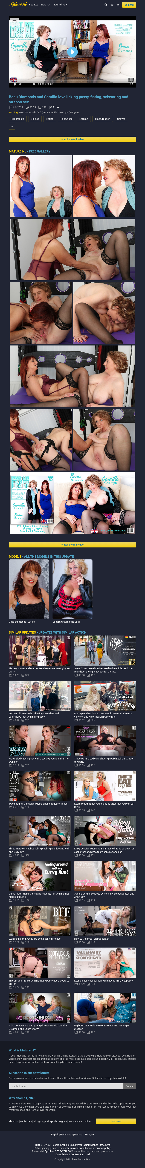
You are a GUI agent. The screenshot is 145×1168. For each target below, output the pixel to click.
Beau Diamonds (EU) (20, 621)
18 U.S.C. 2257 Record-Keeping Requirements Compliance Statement (72, 1145)
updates (33, 4)
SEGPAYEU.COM (64, 1151)
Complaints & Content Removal (73, 1154)
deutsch (78, 1134)
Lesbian (83, 118)
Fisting (49, 118)
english (55, 1134)
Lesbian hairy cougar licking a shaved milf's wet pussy (103, 980)
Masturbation (102, 118)
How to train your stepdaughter (91, 938)
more (45, 4)
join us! (129, 4)
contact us (26, 1121)
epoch (53, 1121)
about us (14, 1121)
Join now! (116, 1121)
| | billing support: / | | (50, 1121)
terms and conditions (79, 1148)
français (89, 1134)
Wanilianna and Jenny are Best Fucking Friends (34, 938)
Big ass (35, 118)
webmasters (75, 1121)
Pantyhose (66, 118)
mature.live (61, 4)
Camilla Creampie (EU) (65, 621)
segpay (63, 1121)
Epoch (48, 1151)
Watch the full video (72, 139)
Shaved (121, 118)
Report (56, 107)
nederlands (66, 1134)
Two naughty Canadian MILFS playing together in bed (38, 803)
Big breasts (17, 118)
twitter (87, 1121)
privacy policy (103, 1148)
